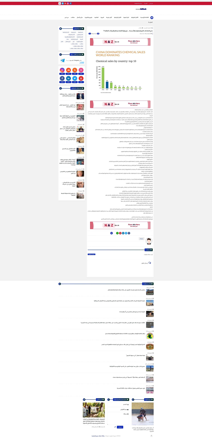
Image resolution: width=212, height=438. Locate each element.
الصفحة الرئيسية (147, 28)
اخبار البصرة (126, 17)
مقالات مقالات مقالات (78, 46)
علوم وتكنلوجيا (88, 17)
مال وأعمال (80, 17)
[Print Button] (111, 233)
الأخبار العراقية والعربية (70, 36)
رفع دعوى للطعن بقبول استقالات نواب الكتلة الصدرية (131, 388)
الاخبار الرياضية (66, 32)
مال (73, 41)
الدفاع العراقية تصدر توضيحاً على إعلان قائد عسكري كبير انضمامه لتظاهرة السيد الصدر (123, 344)
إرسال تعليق (91, 254)
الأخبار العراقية (134, 17)
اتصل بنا (145, 3)
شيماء (102, 426)
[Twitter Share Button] (126, 233)
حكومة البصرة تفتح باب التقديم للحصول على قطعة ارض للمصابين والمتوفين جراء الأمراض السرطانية (119, 300)
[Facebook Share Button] (129, 233)
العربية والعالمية (74, 39)
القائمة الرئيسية (144, 17)
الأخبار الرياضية (117, 17)
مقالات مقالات (74, 43)
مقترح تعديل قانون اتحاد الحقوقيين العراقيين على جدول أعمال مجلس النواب (67, 128)
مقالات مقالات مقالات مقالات (76, 48)
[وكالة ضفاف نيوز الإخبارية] (141, 9)
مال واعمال (67, 41)
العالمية (96, 17)
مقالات (73, 17)
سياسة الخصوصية (138, 3)
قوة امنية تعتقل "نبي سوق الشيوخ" (135, 355)
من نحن (151, 3)
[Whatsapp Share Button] (117, 233)
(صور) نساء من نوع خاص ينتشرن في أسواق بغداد (132, 311)
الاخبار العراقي (80, 34)
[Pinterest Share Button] (123, 233)
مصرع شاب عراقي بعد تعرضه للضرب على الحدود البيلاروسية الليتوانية (127, 366)
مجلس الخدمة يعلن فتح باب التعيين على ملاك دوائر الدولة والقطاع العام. (126, 290)
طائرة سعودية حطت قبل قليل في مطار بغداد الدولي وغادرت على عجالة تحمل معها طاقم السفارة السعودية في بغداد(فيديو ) (113, 322)
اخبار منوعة (73, 32)
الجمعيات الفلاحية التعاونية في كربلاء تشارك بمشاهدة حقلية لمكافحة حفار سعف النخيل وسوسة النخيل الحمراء (94, 421)
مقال (62, 41)
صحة (68, 39)
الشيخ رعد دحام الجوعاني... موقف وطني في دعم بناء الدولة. (68, 184)
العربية (102, 17)
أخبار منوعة (109, 17)
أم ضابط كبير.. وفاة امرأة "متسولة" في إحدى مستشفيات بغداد (129, 377)
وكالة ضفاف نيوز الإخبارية (98, 436)
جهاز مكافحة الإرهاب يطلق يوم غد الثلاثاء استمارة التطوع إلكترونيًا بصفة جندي (125, 333)
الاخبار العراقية (80, 36)
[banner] (120, 42)
